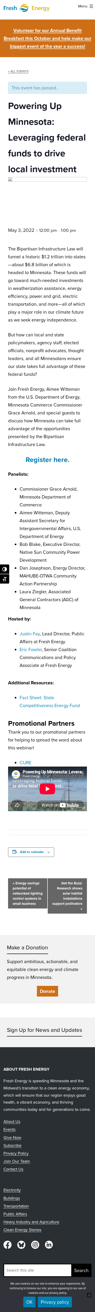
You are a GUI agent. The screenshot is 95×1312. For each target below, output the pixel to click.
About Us (11, 1121)
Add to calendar (32, 852)
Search (81, 1270)
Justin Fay (30, 633)
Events (9, 1129)
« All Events (18, 71)
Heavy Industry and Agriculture (31, 1222)
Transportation (16, 1206)
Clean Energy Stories (22, 1230)
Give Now (12, 1138)
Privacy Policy (16, 1153)
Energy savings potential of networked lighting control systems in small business (28, 893)
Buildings (11, 1198)
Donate (47, 991)
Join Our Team (16, 1161)
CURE (25, 762)
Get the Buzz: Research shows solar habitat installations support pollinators (67, 896)
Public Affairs (15, 1214)
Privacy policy (55, 1302)
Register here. (48, 460)
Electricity (12, 1190)
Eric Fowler (31, 649)
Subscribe (12, 1145)
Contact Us (13, 1169)
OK (29, 1302)
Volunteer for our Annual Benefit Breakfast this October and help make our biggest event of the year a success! (47, 38)
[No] (89, 1295)
